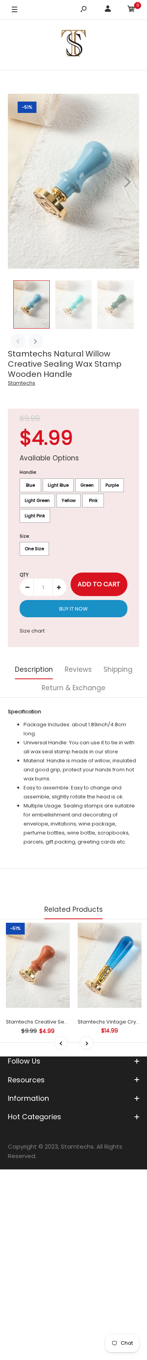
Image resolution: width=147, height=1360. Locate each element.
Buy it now (73, 609)
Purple (112, 485)
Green (87, 485)
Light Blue (58, 485)
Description (34, 669)
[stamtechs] (73, 44)
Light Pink (35, 516)
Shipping (117, 669)
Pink (93, 500)
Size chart (32, 631)
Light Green (37, 500)
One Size (34, 548)
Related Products (73, 909)
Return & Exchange (73, 688)
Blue (30, 485)
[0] (131, 10)
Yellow (69, 500)
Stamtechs (21, 383)
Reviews (78, 669)
